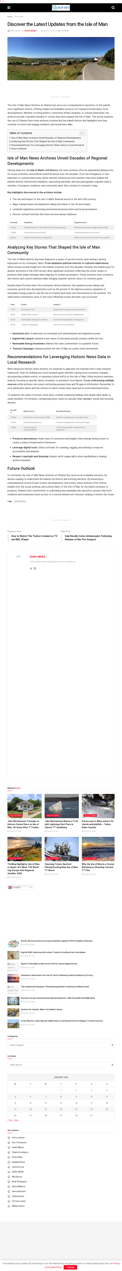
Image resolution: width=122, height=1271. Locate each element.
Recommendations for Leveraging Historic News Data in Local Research (47, 145)
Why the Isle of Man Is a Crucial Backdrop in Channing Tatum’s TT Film (98, 867)
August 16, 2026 (89, 874)
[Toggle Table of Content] (80, 133)
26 (15, 1115)
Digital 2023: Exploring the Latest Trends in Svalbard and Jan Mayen (53, 952)
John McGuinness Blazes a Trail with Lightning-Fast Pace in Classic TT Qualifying (61, 824)
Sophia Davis (18, 1196)
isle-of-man (20, 501)
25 (107, 1109)
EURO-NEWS (30, 31)
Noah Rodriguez (19, 1181)
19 (15, 1109)
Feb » (16, 1120)
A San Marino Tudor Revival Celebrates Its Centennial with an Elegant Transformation (62, 1021)
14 (46, 1103)
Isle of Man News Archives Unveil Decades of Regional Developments (46, 138)
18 (107, 1103)
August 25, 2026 (15, 831)
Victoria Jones (19, 1201)
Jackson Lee (18, 1167)
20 (30, 1109)
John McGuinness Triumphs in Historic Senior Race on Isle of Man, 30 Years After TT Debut (23, 824)
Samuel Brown (19, 1191)
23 (76, 1109)
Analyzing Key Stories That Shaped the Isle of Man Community (42, 141)
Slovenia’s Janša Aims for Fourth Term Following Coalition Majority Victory (57, 975)
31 (91, 1115)
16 (76, 1103)
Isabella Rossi (18, 1162)
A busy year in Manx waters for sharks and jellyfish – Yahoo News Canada (98, 824)
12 (15, 1103)
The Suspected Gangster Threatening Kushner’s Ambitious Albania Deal (55, 987)
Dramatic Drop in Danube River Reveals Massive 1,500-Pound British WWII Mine (58, 998)
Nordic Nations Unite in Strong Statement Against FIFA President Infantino (57, 941)
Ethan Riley (17, 1157)
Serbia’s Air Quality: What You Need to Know (41, 1009)
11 (107, 1097)
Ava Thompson (19, 1142)
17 (91, 1103)
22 (61, 1109)
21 (46, 1109)
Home (9, 17)
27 (30, 1115)
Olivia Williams (18, 1186)
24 (91, 1109)
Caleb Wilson (18, 1147)
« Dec (10, 1120)
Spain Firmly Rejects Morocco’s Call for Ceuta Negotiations (49, 964)
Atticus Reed (18, 1137)
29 (61, 1115)
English (16, 887)
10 (91, 1097)
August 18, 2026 (52, 874)
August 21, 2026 (89, 831)
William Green (18, 1206)
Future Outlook (18, 148)
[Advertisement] (61, 89)
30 (76, 1115)
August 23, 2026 (52, 831)
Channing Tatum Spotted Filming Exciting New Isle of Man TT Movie (61, 867)
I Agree (70, 1267)
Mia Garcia (17, 1176)
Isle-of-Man (19, 17)
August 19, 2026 (15, 877)
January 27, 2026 (47, 31)
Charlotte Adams (20, 1152)
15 (61, 1103)
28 (46, 1115)
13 (30, 1103)
